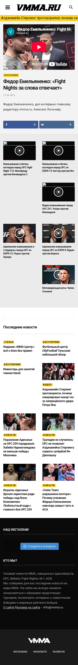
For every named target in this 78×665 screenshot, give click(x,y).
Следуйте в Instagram (42, 546)
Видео (47, 385)
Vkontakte (40, 651)
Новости (10, 435)
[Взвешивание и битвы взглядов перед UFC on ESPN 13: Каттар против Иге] (58, 150)
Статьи (8, 342)
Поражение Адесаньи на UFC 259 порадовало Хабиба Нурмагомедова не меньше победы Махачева (19, 447)
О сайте (8, 607)
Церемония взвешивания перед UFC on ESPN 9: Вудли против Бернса (58, 250)
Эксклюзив (11, 75)
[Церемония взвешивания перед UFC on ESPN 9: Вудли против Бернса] (58, 233)
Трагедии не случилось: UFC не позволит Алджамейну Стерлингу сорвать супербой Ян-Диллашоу (58, 447)
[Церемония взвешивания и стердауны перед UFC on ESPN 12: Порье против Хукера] (19, 233)
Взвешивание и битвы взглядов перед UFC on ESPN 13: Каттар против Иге (58, 167)
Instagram (20, 651)
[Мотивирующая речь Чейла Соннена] (58, 274)
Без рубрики (51, 342)
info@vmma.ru (53, 607)
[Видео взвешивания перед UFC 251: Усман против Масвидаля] (58, 191)
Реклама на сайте (27, 607)
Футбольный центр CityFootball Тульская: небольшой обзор (56, 350)
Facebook (59, 651)
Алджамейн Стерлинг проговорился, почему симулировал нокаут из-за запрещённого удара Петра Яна (39, 18)
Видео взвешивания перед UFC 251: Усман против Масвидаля (57, 209)
